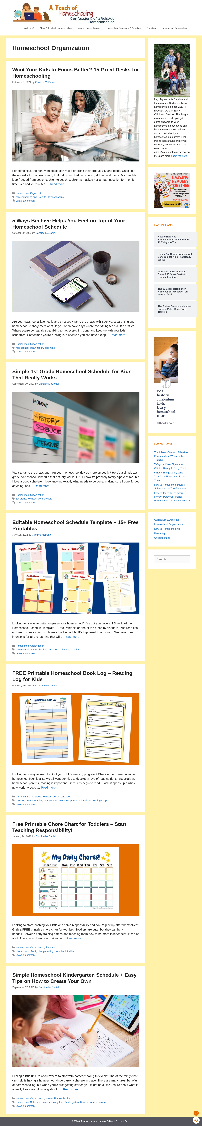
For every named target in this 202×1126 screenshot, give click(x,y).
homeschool (22, 649)
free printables (34, 800)
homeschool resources (56, 800)
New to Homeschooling (88, 28)
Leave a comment (25, 200)
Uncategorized (162, 537)
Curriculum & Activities (28, 796)
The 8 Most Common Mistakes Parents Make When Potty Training (171, 456)
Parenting (151, 28)
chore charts (23, 951)
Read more (57, 184)
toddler (71, 951)
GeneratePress (123, 1121)
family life (36, 951)
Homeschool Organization (174, 28)
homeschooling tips (26, 197)
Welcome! (29, 28)
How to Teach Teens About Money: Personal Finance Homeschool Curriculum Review (172, 497)
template (75, 649)
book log (20, 800)
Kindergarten (72, 1102)
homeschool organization (29, 347)
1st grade (21, 498)
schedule (64, 649)
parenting (50, 347)
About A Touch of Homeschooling (56, 28)
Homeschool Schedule (40, 498)
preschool (60, 951)
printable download (80, 800)
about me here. (179, 156)
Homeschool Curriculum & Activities (123, 28)
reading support (101, 800)
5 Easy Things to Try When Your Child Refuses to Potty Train (169, 476)
